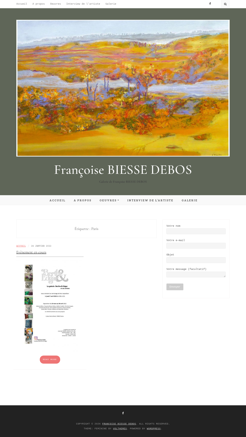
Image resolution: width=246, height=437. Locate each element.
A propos (38, 3)
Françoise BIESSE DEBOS (123, 169)
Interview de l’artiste (83, 3)
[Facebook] (123, 413)
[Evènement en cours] (50, 304)
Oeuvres (55, 3)
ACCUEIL (21, 246)
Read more (50, 359)
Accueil (21, 3)
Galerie (111, 3)
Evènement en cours (31, 252)
